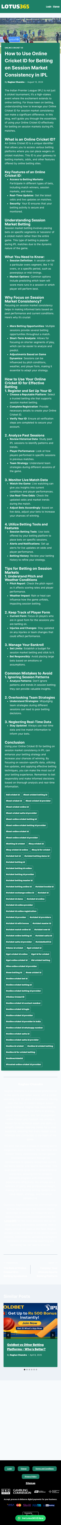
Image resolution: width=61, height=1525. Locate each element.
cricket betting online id (19, 886)
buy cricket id (36, 844)
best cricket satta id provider (21, 813)
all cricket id (13, 795)
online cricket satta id (17, 1034)
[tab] (24, 1369)
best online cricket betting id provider (26, 825)
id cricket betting (40, 960)
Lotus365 (10, 1220)
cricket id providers (40, 917)
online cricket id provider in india (23, 1021)
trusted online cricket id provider (23, 1064)
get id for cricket (40, 954)
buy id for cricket (41, 850)
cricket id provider (16, 917)
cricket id (43, 892)
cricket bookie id (44, 886)
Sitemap (30, 1483)
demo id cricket (14, 948)
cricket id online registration (21, 911)
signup (56, 6)
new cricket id (33, 972)
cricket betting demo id (36, 856)
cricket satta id (43, 935)
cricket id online (35, 899)
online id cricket (15, 1046)
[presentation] (30, 1321)
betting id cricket (15, 844)
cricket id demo (14, 899)
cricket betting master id (19, 880)
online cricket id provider (19, 1015)
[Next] (52, 1335)
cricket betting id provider (20, 874)
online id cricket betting (40, 1046)
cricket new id (42, 929)
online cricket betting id (19, 985)
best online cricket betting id (21, 819)
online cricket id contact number (23, 1003)
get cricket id (34, 948)
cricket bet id (13, 856)
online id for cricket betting (20, 1052)
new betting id (14, 972)
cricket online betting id (19, 935)
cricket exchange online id (20, 892)
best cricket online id (17, 807)
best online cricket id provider (22, 837)
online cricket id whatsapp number (24, 1027)
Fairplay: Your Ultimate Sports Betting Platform (47, 1270)
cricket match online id (18, 929)
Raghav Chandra (16, 82)
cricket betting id (15, 862)
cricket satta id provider (19, 942)
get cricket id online (17, 954)
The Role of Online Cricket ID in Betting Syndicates (15, 1270)
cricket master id (42, 923)
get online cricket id (17, 960)
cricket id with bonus (17, 923)
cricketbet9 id (43, 942)
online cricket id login (17, 1009)
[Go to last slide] (8, 1335)
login (48, 6)
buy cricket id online (17, 850)
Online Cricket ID (14, 48)
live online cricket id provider (21, 966)
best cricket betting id (35, 795)
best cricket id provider (38, 801)
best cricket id (14, 801)
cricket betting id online (19, 868)
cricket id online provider (19, 905)
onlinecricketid (14, 1058)
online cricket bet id (17, 978)
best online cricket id (17, 831)
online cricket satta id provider (22, 1040)
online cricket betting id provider (23, 991)
